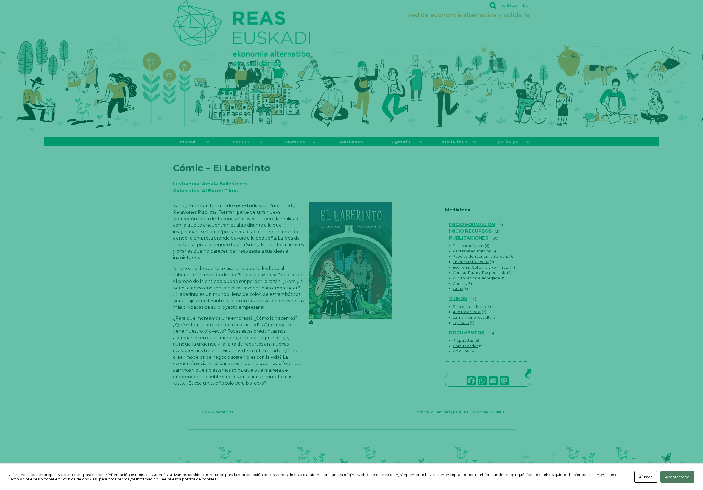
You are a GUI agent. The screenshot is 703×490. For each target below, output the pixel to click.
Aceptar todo (677, 477)
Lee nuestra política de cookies (188, 479)
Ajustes (645, 477)
